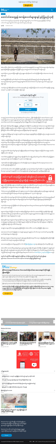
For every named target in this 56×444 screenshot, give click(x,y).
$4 (20, 104)
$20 (36, 104)
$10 (28, 104)
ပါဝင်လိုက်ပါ (28, 109)
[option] (16, 322)
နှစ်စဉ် (30, 100)
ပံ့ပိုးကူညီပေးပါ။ (28, 5)
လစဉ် (26, 100)
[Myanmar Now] (5, 10)
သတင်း (3, 14)
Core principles (52, 441)
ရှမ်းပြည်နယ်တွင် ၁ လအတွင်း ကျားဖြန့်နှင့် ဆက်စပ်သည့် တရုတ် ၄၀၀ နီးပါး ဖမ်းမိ (9, 344)
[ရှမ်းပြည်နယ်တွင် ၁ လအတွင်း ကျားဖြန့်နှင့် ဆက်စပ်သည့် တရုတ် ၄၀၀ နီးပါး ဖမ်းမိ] (9, 336)
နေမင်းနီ (2, 25)
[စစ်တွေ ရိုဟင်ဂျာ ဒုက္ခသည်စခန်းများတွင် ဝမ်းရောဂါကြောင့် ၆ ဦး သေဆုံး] (28, 336)
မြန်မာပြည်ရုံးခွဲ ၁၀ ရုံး (30, 244)
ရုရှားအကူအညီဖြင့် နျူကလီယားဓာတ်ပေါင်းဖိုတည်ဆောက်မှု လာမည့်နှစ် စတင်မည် (46, 344)
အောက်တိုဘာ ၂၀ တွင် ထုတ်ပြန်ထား (43, 252)
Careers (40, 441)
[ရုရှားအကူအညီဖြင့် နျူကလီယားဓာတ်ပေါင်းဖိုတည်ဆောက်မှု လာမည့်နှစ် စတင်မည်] (46, 336)
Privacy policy (45, 441)
